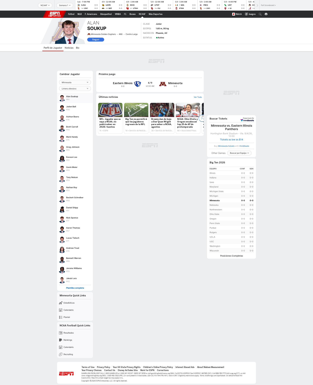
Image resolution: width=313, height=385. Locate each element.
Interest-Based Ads (185, 367)
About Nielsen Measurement (210, 367)
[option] (110, 118)
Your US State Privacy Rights (127, 367)
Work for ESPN (147, 370)
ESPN (54, 14)
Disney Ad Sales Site (128, 370)
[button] (260, 14)
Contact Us (109, 370)
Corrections (163, 370)
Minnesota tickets (226, 146)
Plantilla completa (75, 288)
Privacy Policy (103, 367)
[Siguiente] (257, 5)
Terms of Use (88, 367)
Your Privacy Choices (92, 370)
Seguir (95, 39)
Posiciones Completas (231, 256)
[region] (231, 210)
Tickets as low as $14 (231, 139)
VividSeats (248, 118)
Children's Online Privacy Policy (158, 367)
